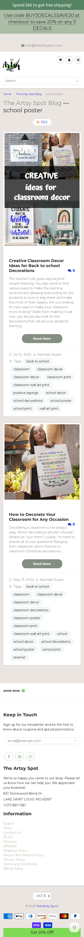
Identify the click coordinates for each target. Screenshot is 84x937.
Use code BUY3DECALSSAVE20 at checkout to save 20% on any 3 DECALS (42, 22)
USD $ (41, 896)
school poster (60, 401)
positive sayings (25, 393)
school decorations (28, 401)
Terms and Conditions (20, 864)
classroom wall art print (31, 385)
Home (7, 94)
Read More (42, 339)
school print (22, 409)
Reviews (10, 842)
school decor (56, 393)
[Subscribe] (75, 740)
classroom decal (49, 369)
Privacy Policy (14, 860)
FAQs (7, 828)
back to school (37, 361)
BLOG (8, 837)
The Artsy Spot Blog (29, 94)
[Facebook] (8, 756)
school (62, 634)
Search (8, 824)
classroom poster (26, 618)
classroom (21, 369)
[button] (42, 932)
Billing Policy (13, 869)
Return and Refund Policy (23, 855)
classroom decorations (30, 610)
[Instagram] (30, 756)
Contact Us (12, 833)
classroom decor (26, 377)
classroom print (59, 377)
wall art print (48, 409)
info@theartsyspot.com (44, 45)
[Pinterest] (19, 756)
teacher (19, 657)
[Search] (77, 81)
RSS (44, 122)
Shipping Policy (15, 851)
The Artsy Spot (46, 906)
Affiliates (10, 846)
